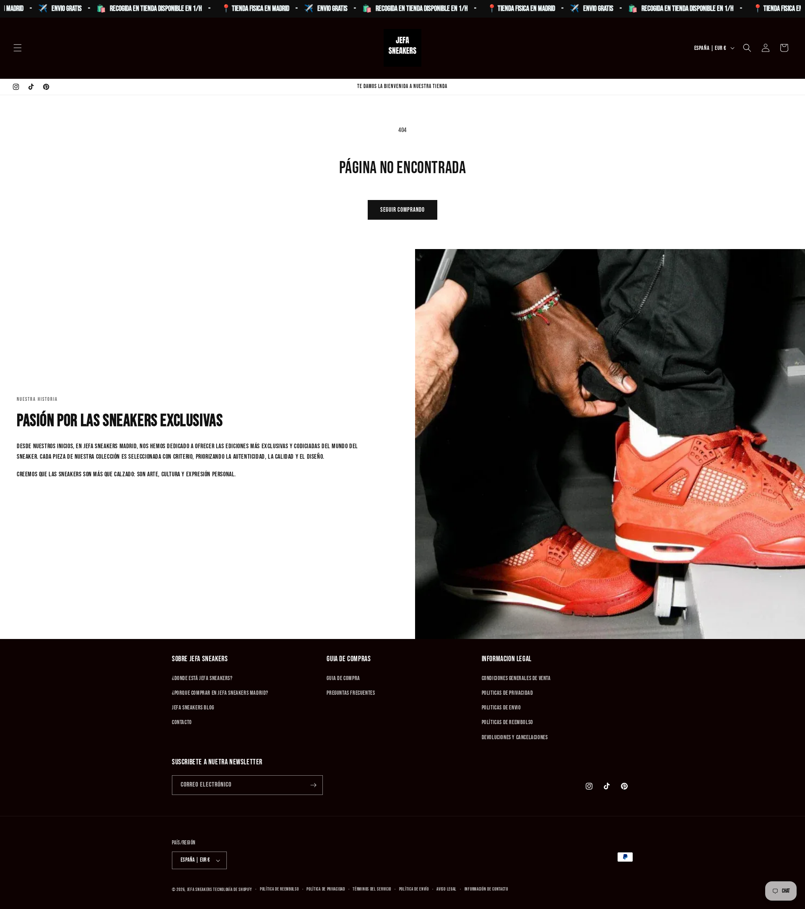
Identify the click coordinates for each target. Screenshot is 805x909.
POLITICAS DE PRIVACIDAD (507, 692)
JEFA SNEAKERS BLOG (193, 707)
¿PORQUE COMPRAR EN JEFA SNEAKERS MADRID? (220, 692)
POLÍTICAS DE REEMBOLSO (507, 722)
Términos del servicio (372, 889)
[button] (17, 48)
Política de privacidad (325, 889)
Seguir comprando (402, 210)
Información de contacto (486, 889)
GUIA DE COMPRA (343, 678)
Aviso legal (446, 889)
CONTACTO (182, 722)
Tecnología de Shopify (232, 889)
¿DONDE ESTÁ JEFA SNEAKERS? (202, 678)
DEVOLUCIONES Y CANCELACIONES (515, 737)
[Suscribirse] (313, 785)
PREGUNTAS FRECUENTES (351, 692)
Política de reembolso (279, 889)
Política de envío (414, 889)
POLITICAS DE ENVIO (501, 707)
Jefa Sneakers (200, 889)
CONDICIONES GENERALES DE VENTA (516, 678)
